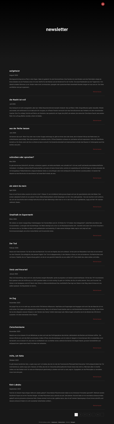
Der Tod (13, 243)
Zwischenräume (17, 327)
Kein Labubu (15, 385)
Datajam (73, 422)
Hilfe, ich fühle (16, 356)
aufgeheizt (14, 71)
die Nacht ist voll (17, 100)
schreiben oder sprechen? (21, 157)
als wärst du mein (17, 186)
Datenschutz (61, 422)
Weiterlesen (99, 92)
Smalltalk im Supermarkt (21, 215)
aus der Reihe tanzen (19, 128)
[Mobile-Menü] (103, 5)
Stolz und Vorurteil (18, 269)
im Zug (12, 298)
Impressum (54, 422)
